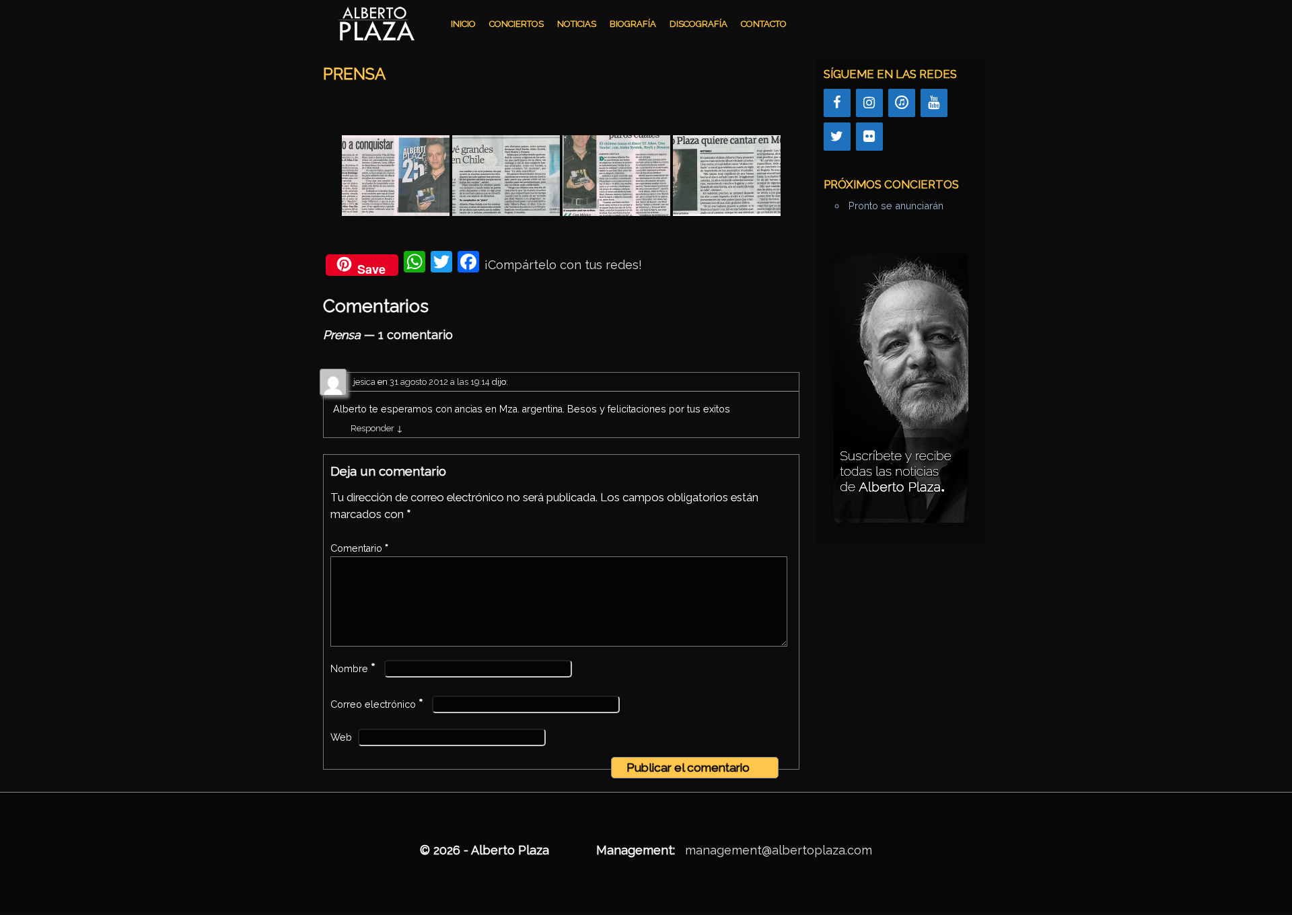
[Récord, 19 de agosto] (616, 175)
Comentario (359, 548)
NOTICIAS (576, 24)
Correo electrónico (376, 704)
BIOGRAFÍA (633, 24)
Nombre (352, 668)
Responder (377, 428)
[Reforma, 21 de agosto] (396, 175)
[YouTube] (934, 103)
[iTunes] (901, 103)
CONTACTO (764, 24)
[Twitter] (837, 136)
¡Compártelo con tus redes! (563, 265)
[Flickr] (869, 136)
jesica (364, 382)
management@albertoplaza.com (778, 850)
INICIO (463, 24)
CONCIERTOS (516, 24)
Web (341, 737)
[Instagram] (869, 103)
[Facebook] (837, 103)
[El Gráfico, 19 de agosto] (727, 175)
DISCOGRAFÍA (698, 24)
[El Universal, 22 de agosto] (506, 175)
